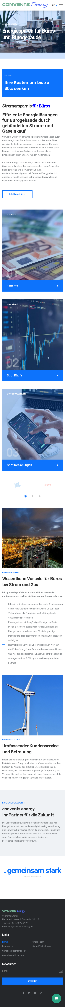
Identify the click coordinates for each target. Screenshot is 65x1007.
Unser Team (38, 941)
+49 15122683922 (19, 923)
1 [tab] (25, 496)
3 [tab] (40, 496)
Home (5, 941)
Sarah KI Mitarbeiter (41, 946)
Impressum (7, 946)
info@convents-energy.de (20, 926)
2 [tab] (32, 496)
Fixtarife (12, 286)
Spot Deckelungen (19, 465)
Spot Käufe (14, 375)
